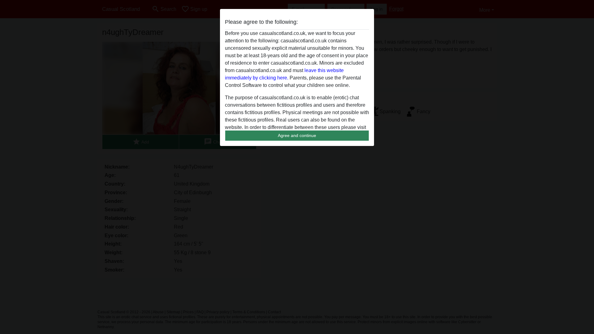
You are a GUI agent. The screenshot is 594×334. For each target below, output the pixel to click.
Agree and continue (297, 135)
